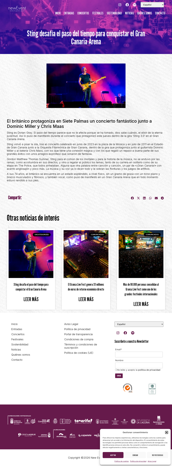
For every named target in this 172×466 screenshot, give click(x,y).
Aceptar (113, 455)
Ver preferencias (157, 455)
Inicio (58, 13)
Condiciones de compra (78, 339)
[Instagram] (119, 4)
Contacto (160, 13)
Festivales (97, 13)
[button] (166, 432)
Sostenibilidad (114, 13)
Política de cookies (121, 461)
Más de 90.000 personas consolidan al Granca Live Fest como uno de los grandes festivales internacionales (141, 289)
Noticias (129, 13)
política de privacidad (149, 370)
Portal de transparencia (78, 334)
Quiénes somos (144, 13)
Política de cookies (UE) (78, 352)
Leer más (31, 299)
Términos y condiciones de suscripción (80, 346)
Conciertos (83, 13)
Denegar (135, 455)
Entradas (69, 13)
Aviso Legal (152, 461)
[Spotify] (134, 4)
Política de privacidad (138, 461)
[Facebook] (127, 4)
